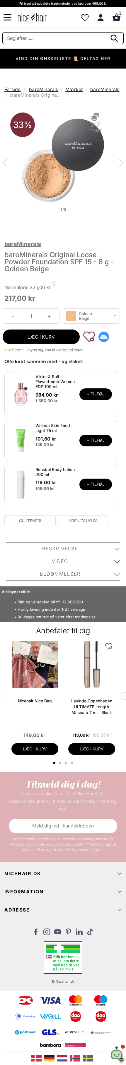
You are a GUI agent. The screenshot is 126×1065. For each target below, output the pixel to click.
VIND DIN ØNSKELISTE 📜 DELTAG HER (63, 58)
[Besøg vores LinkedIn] (79, 933)
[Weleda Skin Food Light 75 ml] (21, 440)
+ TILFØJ (96, 393)
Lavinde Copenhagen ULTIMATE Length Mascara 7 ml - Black (91, 706)
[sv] (89, 1058)
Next (120, 163)
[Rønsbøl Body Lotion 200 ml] (21, 484)
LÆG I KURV (41, 337)
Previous (6, 163)
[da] (37, 1058)
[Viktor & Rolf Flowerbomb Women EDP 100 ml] (21, 394)
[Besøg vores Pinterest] (68, 933)
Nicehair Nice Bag (35, 700)
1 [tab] (54, 763)
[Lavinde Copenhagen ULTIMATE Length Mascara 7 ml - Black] (91, 664)
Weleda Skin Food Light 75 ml (52, 428)
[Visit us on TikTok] (90, 933)
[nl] (63, 1058)
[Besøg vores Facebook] (36, 933)
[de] (50, 1058)
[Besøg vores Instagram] (47, 933)
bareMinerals (43, 89)
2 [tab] (61, 763)
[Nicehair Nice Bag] (34, 664)
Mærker (74, 89)
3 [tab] (66, 763)
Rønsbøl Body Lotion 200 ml (55, 472)
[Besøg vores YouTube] (57, 933)
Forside (12, 89)
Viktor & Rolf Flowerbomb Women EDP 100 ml (55, 381)
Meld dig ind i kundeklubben (63, 826)
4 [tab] (72, 763)
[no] (76, 1058)
